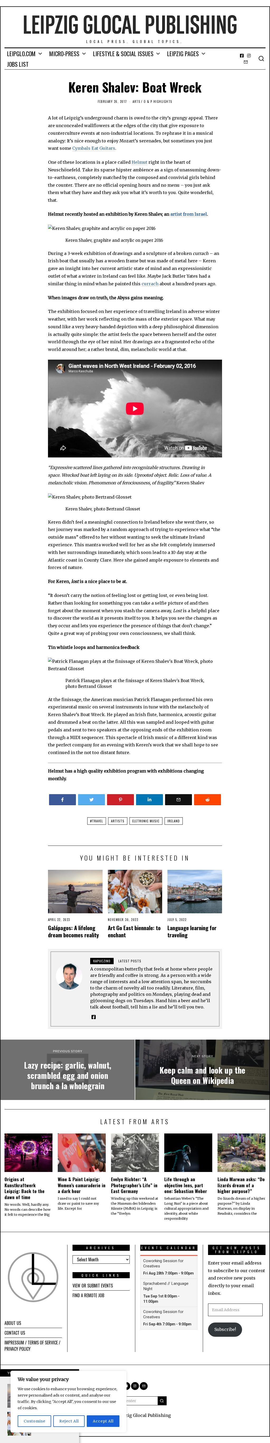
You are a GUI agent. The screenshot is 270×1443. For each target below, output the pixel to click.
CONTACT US (14, 1333)
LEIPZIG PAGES (183, 53)
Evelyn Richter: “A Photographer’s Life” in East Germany (134, 1185)
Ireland (173, 821)
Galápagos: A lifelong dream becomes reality (73, 931)
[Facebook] (242, 55)
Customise (34, 1421)
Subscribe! (225, 1329)
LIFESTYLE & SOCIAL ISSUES (123, 53)
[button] (162, 1400)
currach (150, 283)
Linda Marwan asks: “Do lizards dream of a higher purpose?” (241, 1185)
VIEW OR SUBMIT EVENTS (93, 1285)
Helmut (139, 162)
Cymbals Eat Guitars (93, 148)
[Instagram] (249, 55)
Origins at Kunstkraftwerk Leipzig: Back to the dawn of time (24, 1188)
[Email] (245, 62)
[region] (69, 1401)
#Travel (96, 821)
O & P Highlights (158, 101)
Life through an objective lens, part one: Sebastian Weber (185, 1185)
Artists (117, 821)
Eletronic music (146, 821)
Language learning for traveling (191, 931)
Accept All (103, 1421)
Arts (136, 101)
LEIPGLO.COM (21, 53)
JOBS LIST (17, 64)
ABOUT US (12, 1323)
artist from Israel (188, 214)
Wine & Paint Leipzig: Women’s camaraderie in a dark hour (81, 1185)
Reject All (69, 1421)
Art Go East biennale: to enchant (134, 931)
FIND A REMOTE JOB (88, 1295)
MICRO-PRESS (64, 53)
